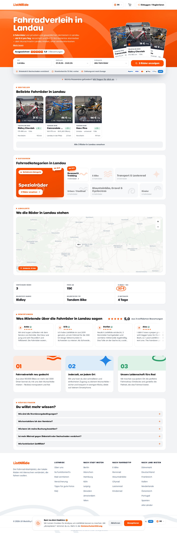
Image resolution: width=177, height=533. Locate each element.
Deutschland (147, 472)
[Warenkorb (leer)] (130, 5)
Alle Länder (147, 505)
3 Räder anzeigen (149, 63)
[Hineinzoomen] (158, 221)
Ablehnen (115, 523)
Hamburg (88, 477)
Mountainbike (119, 477)
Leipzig (86, 486)
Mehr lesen (18, 45)
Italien (144, 481)
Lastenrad (117, 486)
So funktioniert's (62, 472)
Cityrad (116, 481)
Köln (85, 481)
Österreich (146, 491)
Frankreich (146, 477)
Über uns (58, 467)
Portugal (145, 495)
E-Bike (115, 467)
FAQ (56, 491)
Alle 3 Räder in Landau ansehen (89, 144)
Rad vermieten (61, 477)
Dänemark (146, 467)
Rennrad (116, 472)
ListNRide (21, 463)
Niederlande (147, 486)
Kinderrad (117, 491)
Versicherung (61, 481)
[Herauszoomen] (158, 226)
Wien (85, 500)
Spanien (145, 500)
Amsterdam (89, 495)
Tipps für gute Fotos (64, 486)
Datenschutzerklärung (91, 526)
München (88, 472)
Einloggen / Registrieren (152, 5)
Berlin (86, 467)
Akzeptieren (133, 523)
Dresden (87, 491)
